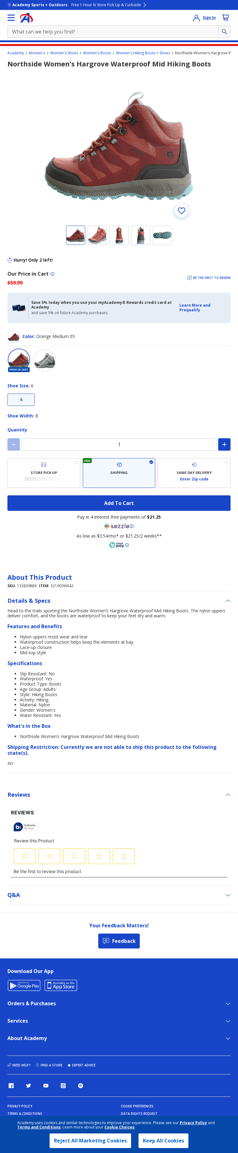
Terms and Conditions (39, 1127)
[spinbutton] (119, 444)
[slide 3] (119, 235)
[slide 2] (97, 235)
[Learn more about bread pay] (119, 545)
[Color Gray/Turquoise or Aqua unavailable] (45, 360)
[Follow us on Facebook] (11, 1085)
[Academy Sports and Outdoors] (26, 18)
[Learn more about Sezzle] (119, 526)
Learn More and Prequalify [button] (194, 307)
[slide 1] (75, 235)
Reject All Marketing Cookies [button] (90, 1140)
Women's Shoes (64, 53)
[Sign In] (196, 18)
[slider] (119, 145)
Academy (15, 53)
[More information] (52, 274)
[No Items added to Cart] (226, 17)
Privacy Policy (193, 1122)
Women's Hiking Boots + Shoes (143, 53)
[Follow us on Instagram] (63, 1085)
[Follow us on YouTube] (46, 1085)
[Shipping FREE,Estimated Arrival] (119, 473)
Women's (37, 53)
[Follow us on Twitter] (28, 1085)
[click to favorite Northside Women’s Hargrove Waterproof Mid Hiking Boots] (181, 211)
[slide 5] (162, 235)
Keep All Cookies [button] (163, 1140)
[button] (203, 307)
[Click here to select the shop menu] (11, 18)
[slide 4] (140, 235)
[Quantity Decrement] (13, 444)
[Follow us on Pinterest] (80, 1085)
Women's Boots (97, 53)
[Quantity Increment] (224, 444)
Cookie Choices (119, 1127)
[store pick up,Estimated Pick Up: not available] (44, 473)
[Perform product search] (224, 31)
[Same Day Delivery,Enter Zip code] (194, 473)
